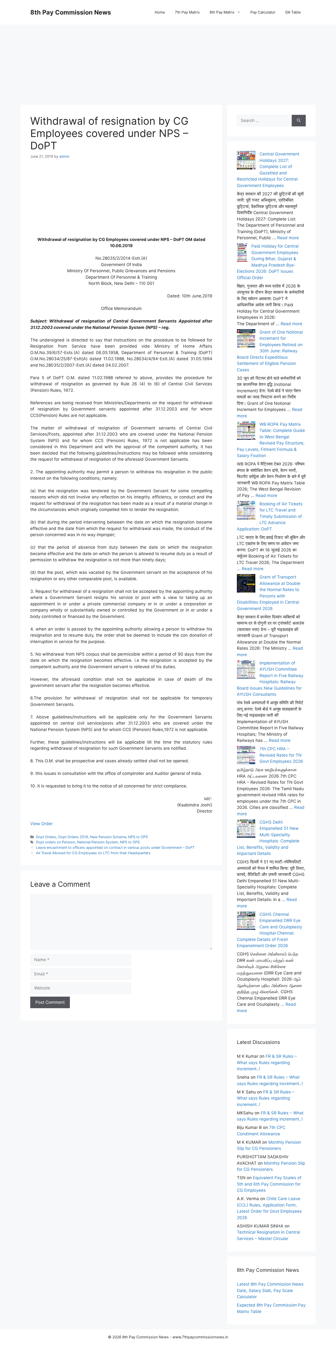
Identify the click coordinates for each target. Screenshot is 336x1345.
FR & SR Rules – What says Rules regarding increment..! (267, 1062)
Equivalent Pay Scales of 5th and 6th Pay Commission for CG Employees (269, 1184)
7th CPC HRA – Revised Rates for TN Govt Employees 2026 (281, 755)
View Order (41, 823)
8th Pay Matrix (222, 12)
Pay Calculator (262, 12)
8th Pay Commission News (70, 12)
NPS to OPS (138, 837)
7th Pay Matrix (187, 12)
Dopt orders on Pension (55, 842)
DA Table (293, 12)
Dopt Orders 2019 (73, 837)
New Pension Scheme (108, 837)
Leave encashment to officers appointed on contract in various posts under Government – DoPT (115, 847)
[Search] (299, 121)
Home (160, 12)
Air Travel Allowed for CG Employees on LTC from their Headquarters (93, 853)
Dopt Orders (46, 837)
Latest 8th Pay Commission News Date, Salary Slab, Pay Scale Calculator (270, 1290)
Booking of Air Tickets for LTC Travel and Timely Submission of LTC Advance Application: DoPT (270, 516)
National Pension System (97, 842)
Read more (288, 237)
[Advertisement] (168, 59)
